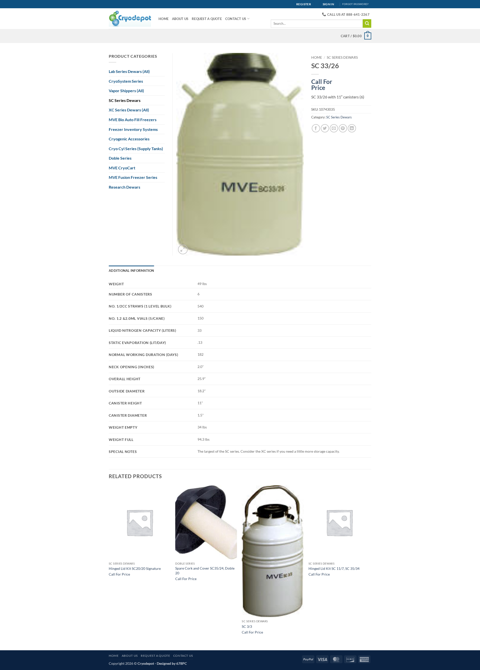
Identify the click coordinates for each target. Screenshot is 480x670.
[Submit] (367, 23)
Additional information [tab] (131, 271)
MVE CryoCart (122, 167)
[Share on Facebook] (316, 128)
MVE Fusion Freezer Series (133, 177)
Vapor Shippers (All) (126, 90)
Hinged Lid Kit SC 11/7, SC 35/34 (334, 568)
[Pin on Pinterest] (343, 128)
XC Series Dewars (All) (129, 109)
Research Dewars (124, 187)
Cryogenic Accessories (129, 138)
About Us (180, 19)
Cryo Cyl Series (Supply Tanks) (136, 148)
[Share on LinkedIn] (352, 128)
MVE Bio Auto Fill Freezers (132, 119)
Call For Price (321, 84)
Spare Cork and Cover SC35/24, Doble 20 (204, 570)
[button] (183, 249)
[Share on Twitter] (325, 128)
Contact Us (235, 19)
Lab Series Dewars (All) (129, 71)
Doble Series (120, 158)
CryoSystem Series (126, 81)
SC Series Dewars (342, 57)
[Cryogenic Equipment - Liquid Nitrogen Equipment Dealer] (130, 18)
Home (163, 19)
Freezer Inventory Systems (133, 129)
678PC (181, 663)
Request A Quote (207, 19)
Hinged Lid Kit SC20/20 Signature (135, 568)
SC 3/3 (247, 626)
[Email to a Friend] (334, 128)
